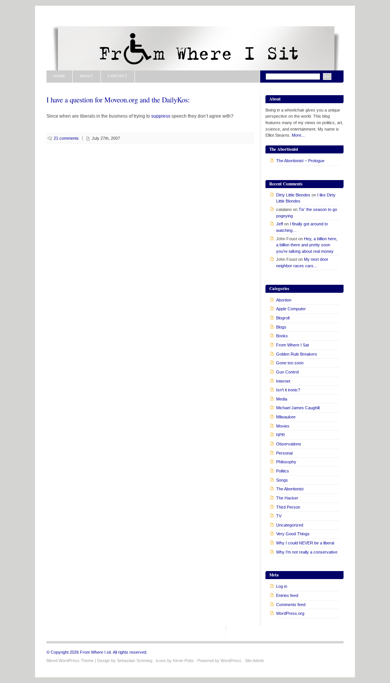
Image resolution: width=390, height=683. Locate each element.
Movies (282, 426)
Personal (284, 453)
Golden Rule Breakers (296, 354)
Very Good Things (293, 533)
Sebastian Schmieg (134, 660)
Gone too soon (290, 363)
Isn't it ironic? (288, 390)
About (87, 76)
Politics (282, 471)
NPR (280, 434)
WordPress (231, 660)
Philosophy (286, 462)
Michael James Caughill (298, 407)
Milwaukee (286, 417)
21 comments (66, 138)
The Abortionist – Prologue (300, 160)
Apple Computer (291, 308)
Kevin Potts (183, 660)
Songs (282, 480)
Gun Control (287, 372)
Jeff (279, 224)
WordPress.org (290, 613)
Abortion (283, 300)
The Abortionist (290, 489)
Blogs (281, 327)
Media (281, 399)
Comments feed (290, 604)
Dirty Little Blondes (293, 195)
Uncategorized (289, 525)
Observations (288, 444)
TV (278, 516)
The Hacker (287, 498)
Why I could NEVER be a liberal (305, 543)
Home (59, 76)
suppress (160, 115)
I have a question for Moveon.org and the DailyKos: (118, 99)
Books (282, 336)
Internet (283, 381)
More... (298, 135)
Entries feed (287, 595)
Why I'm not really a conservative (306, 552)
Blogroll (282, 318)
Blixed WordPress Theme (70, 660)
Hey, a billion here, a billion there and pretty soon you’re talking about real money (306, 245)
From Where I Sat (292, 345)
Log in (281, 586)
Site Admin (254, 660)
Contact (118, 76)
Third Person (288, 507)
